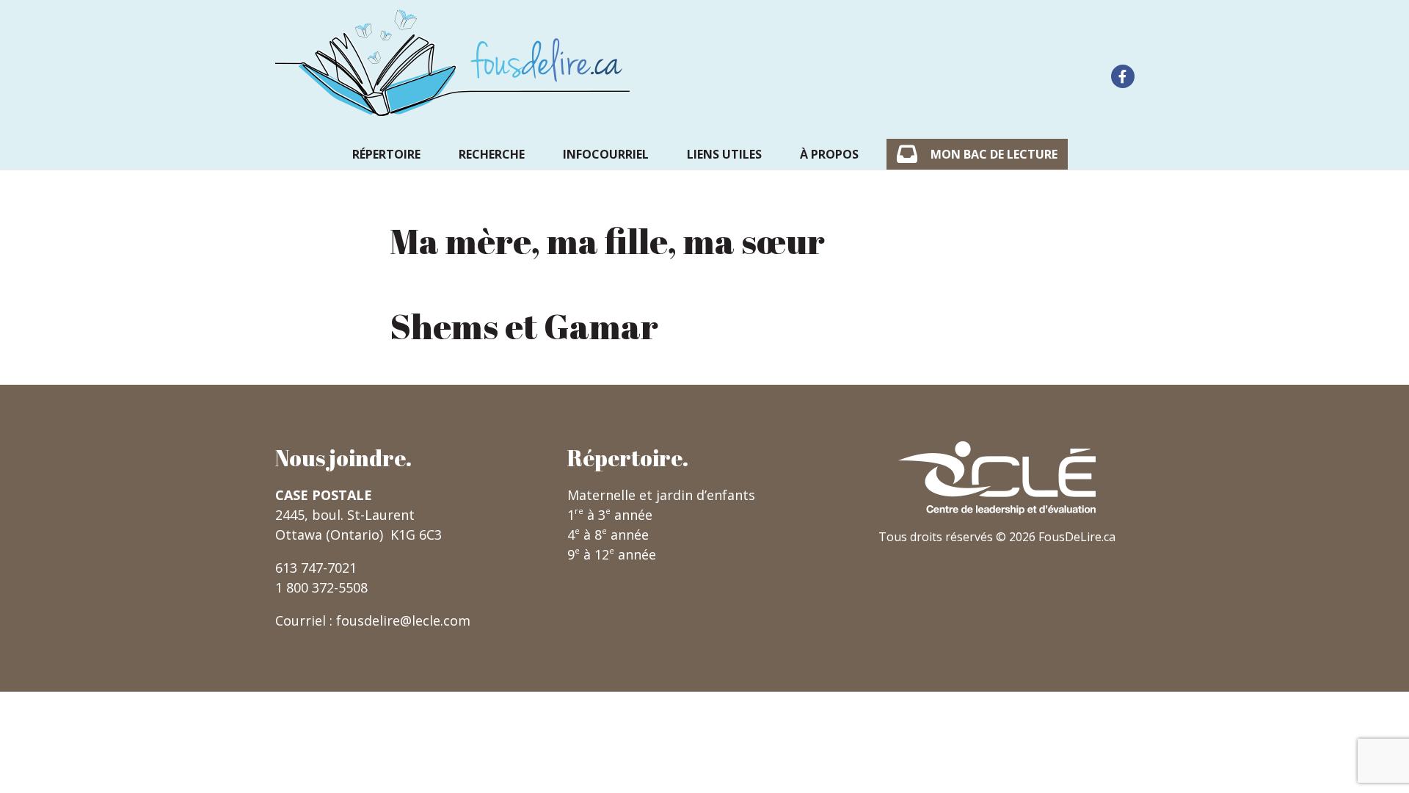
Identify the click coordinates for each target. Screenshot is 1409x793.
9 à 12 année (611, 554)
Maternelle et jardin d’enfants (661, 495)
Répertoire (386, 154)
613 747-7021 (316, 567)
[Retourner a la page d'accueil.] (452, 63)
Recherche (492, 154)
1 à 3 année (609, 515)
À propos (829, 154)
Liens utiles (724, 154)
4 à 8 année (608, 534)
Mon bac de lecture (994, 154)
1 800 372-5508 (321, 587)
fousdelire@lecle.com (403, 620)
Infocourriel (606, 154)
